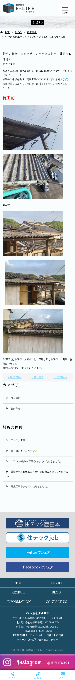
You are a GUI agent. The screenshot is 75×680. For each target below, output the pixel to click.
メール (62, 677)
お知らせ (15, 408)
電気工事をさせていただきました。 (30, 486)
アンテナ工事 (18, 440)
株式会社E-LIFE (37, 613)
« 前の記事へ (15, 377)
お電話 (37, 677)
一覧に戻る (38, 377)
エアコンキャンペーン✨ (24, 450)
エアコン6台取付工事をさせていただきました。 (36, 461)
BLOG (18, 32)
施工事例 (32, 32)
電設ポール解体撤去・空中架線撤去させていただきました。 (37, 474)
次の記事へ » (60, 377)
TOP (7, 32)
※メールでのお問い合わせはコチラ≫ (37, 639)
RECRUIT (19, 592)
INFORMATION (19, 601)
